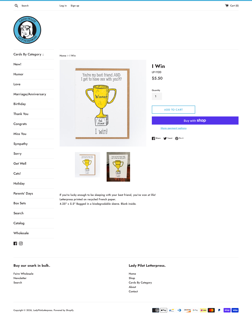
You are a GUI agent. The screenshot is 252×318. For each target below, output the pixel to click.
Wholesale (21, 233)
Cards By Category (140, 283)
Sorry (17, 153)
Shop (132, 278)
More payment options (174, 128)
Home (132, 274)
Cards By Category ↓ (28, 54)
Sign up (75, 5)
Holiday (19, 183)
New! (17, 64)
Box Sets (19, 203)
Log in (63, 5)
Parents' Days (23, 193)
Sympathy (20, 143)
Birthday (19, 104)
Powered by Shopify (64, 310)
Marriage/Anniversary (29, 94)
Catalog (19, 223)
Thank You (20, 113)
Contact (133, 291)
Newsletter (20, 278)
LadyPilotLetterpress (42, 310)
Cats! (17, 173)
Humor (18, 74)
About (132, 287)
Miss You (19, 133)
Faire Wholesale (23, 274)
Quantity (156, 90)
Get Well (19, 163)
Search (18, 213)
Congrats (20, 123)
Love (16, 84)
